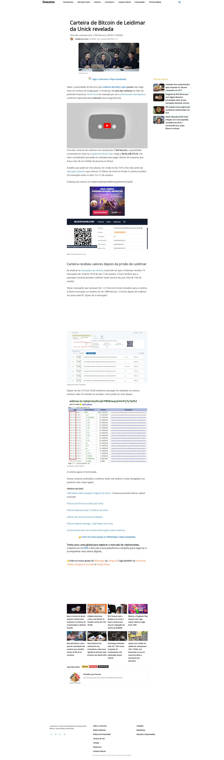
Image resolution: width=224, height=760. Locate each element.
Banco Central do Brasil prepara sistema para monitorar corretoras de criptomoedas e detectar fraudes (76, 622)
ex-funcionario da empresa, (132, 94)
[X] (64, 734)
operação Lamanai (76, 171)
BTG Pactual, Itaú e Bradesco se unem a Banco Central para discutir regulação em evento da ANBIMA (116, 622)
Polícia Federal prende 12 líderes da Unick (87, 510)
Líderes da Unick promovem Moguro (85, 516)
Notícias (93, 666)
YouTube (90, 564)
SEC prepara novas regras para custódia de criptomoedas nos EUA (178, 110)
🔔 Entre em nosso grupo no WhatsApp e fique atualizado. (107, 536)
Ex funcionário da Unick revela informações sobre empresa (96, 530)
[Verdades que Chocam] (72, 39)
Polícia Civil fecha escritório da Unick (85, 503)
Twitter (70, 564)
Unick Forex (92, 94)
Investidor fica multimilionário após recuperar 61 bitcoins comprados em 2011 (178, 87)
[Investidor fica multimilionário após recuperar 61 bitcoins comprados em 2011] (158, 87)
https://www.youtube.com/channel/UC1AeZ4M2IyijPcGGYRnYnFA (102, 678)
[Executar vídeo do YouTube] (107, 125)
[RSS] (60, 734)
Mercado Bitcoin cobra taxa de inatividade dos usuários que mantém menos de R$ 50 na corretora (76, 649)
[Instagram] (55, 734)
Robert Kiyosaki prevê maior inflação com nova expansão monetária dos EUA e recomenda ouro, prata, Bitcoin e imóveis (177, 123)
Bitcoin (85, 666)
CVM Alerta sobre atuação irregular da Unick (88, 493)
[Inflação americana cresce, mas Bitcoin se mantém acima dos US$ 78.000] (97, 609)
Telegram (112, 560)
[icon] (180, 2)
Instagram (80, 564)
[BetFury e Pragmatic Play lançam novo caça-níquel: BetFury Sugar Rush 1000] (138, 609)
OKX (86, 548)
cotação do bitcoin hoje (101, 153)
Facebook (140, 560)
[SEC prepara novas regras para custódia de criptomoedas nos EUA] (158, 110)
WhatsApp (99, 560)
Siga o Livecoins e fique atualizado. (109, 79)
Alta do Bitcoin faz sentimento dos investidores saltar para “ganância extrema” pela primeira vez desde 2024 (97, 649)
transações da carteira (92, 270)
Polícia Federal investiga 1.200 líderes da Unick (90, 523)
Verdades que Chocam (82, 39)
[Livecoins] (48, 2)
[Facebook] (51, 734)
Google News (103, 564)
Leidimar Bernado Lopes (114, 87)
